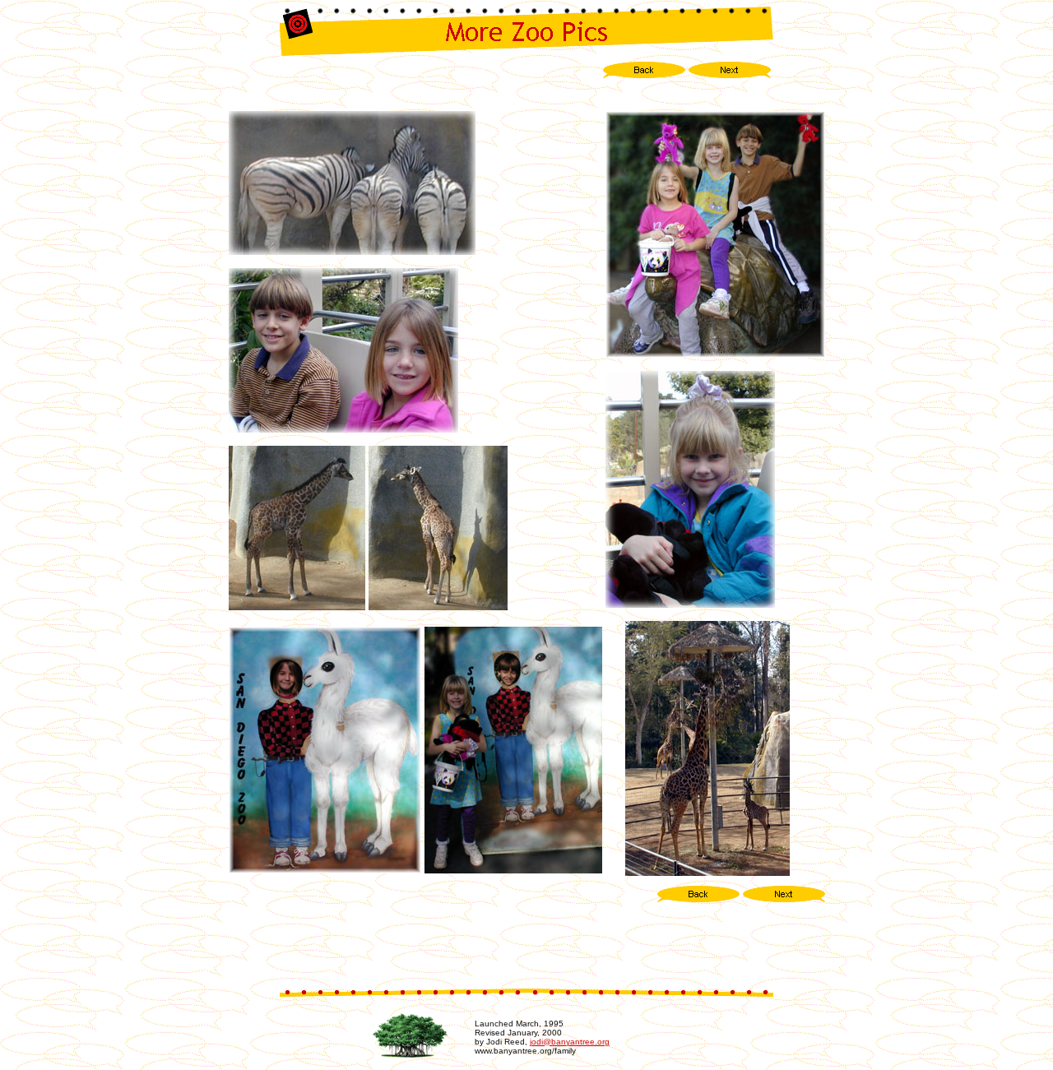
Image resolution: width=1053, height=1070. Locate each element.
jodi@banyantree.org (570, 1041)
